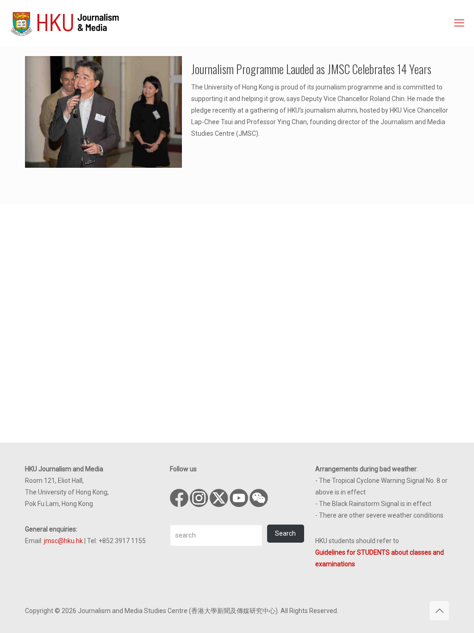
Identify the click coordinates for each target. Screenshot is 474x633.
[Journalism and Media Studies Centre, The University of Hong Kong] (64, 23)
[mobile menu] (459, 23)
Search (285, 533)
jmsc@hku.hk (63, 540)
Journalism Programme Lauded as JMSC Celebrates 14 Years (311, 68)
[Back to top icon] (439, 610)
